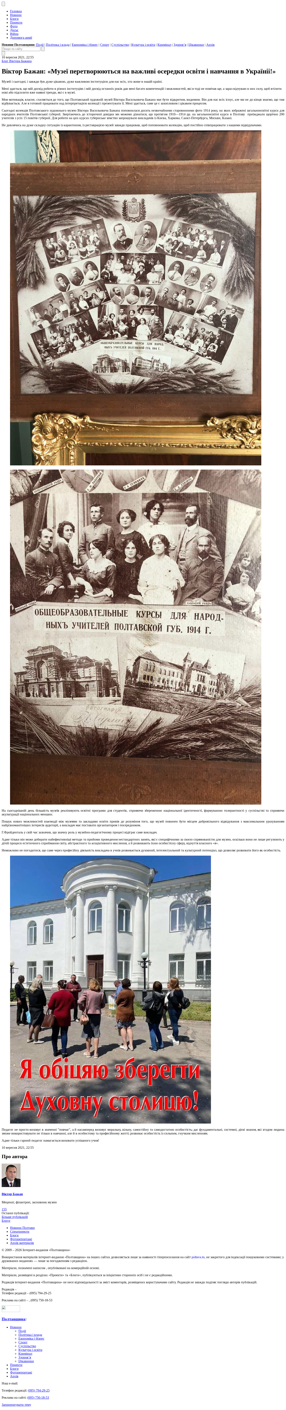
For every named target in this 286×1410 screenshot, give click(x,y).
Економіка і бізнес (85, 44)
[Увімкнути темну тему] (3, 4)
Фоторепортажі (21, 1239)
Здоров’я (180, 44)
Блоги (14, 19)
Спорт (104, 44)
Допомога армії (21, 37)
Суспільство (120, 44)
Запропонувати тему (16, 1404)
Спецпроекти (19, 1231)
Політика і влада (58, 44)
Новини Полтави (22, 1228)
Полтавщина (13, 1319)
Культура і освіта (143, 44)
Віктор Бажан (12, 1194)
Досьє (14, 30)
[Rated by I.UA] (11, 1311)
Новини (16, 15)
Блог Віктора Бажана (17, 61)
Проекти (16, 22)
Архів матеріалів (22, 1243)
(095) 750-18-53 (38, 1397)
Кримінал (164, 44)
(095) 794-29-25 (39, 1390)
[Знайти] (43, 49)
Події (40, 44)
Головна (16, 11)
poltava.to (198, 1257)
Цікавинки (196, 44)
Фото (14, 26)
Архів (210, 44)
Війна (14, 34)
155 (4, 1209)
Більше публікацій (15, 1217)
